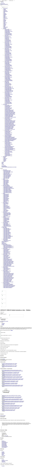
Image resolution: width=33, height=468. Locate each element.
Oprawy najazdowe (6, 210)
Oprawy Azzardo (6, 29)
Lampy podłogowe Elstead (8, 44)
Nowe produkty (4, 441)
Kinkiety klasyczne (6, 194)
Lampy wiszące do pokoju (8, 130)
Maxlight (5, 20)
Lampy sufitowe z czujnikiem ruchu (8, 236)
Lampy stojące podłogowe (6, 185)
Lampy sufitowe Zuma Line (8, 70)
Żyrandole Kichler (7, 74)
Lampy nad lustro (6, 223)
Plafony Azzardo (7, 30)
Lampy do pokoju (4, 248)
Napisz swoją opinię (2, 415)
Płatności (5, 159)
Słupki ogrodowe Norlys (8, 84)
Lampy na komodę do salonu (9, 116)
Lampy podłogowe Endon (8, 50)
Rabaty (4, 157)
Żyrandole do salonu (7, 106)
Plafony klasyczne (6, 179)
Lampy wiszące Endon (8, 49)
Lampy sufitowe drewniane (7, 235)
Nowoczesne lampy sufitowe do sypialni (9, 277)
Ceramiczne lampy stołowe (7, 214)
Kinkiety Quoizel (7, 100)
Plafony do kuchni (7, 153)
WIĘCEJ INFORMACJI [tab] (5, 339)
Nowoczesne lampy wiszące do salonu (8, 261)
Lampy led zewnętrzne (8, 145)
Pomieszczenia (4, 104)
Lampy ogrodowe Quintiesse (9, 80)
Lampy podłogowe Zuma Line (9, 68)
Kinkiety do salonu (7, 109)
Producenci (4, 28)
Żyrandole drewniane (6, 219)
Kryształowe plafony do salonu (9, 115)
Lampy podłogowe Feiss (8, 37)
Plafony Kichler (7, 72)
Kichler (4, 17)
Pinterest (3, 324)
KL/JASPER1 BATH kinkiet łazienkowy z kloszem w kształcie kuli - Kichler (12, 377)
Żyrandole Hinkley (7, 64)
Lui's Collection (6, 18)
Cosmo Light (5, 10)
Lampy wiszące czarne (6, 177)
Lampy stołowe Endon (8, 53)
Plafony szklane (6, 183)
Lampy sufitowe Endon (8, 52)
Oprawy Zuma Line (7, 66)
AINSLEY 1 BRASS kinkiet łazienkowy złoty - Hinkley (9, 364)
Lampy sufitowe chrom (6, 230)
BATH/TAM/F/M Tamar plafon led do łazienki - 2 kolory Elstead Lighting (11, 397)
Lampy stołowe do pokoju (7, 253)
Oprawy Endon (6, 48)
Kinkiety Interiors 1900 (8, 89)
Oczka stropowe (6, 239)
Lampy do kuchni (6, 152)
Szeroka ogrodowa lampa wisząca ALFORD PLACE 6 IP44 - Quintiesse (11, 395)
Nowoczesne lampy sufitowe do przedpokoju (11, 138)
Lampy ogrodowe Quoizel (8, 103)
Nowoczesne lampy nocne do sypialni (10, 129)
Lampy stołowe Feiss (8, 40)
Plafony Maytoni (7, 56)
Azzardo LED (5, 158)
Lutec (4, 19)
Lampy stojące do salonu (8, 108)
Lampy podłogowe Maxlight (8, 94)
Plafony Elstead (7, 43)
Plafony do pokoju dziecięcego (9, 149)
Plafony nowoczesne (6, 180)
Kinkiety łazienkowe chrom (7, 225)
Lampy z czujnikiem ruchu (7, 207)
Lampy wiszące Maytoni (8, 55)
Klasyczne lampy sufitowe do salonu (9, 113)
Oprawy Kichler (6, 71)
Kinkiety (3, 193)
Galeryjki (3, 242)
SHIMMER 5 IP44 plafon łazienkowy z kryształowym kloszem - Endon (11, 375)
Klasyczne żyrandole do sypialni (9, 123)
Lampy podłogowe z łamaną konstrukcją (9, 188)
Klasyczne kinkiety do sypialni (9, 127)
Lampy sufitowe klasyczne (7, 237)
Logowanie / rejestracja (5, 460)
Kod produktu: (2, 359)
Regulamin (3, 453)
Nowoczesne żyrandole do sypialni (9, 122)
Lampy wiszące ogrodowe (7, 208)
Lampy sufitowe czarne (6, 229)
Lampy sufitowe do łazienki (7, 233)
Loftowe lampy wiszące (7, 173)
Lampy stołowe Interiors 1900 (9, 91)
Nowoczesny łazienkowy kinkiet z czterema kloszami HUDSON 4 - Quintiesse (12, 399)
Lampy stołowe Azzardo (8, 34)
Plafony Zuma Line (7, 67)
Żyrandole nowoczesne (6, 217)
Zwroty (4, 161)
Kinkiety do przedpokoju (8, 136)
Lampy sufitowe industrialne (7, 232)
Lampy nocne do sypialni (7, 272)
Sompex (5, 25)
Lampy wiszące (4, 169)
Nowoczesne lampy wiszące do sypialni (10, 120)
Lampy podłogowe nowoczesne (8, 192)
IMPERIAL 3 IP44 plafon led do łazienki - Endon (8, 410)
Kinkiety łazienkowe (6, 195)
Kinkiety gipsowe (6, 199)
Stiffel (4, 26)
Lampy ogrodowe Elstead (8, 47)
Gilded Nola (5, 14)
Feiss (4, 12)
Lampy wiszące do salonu (8, 105)
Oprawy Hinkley (6, 61)
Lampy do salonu (4, 444)
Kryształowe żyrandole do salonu (9, 111)
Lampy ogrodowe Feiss (8, 41)
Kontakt (5, 160)
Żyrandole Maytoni (7, 58)
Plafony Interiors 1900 (8, 87)
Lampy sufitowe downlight (7, 238)
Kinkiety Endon (7, 51)
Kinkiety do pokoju (7, 133)
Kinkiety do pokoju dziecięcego (9, 147)
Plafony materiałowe (6, 182)
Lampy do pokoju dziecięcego (6, 244)
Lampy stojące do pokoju (8, 134)
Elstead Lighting (6, 11)
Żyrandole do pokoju (8, 131)
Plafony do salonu (6, 256)
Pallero (4, 23)
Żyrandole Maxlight (7, 95)
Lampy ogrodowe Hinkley (8, 65)
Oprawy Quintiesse (7, 76)
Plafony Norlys (7, 85)
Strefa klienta (4, 156)
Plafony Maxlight (7, 93)
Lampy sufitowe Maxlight (8, 96)
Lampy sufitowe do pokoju (8, 132)
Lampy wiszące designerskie (7, 175)
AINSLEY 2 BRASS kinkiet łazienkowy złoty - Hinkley (9, 366)
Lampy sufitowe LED (6, 228)
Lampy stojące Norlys (8, 83)
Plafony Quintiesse (7, 77)
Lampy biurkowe (6, 215)
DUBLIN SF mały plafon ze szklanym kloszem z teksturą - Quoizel (10, 408)
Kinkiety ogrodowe (6, 203)
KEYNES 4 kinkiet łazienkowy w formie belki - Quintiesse (9, 383)
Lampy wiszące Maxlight (8, 92)
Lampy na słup (5, 209)
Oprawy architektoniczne (5, 241)
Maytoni (5, 21)
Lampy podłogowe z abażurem (7, 190)
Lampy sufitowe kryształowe (7, 234)
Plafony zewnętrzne (7, 143)
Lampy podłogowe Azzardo (8, 31)
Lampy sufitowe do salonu (8, 107)
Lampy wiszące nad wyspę (8, 155)
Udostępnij (3, 323)
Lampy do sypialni (7, 117)
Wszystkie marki (4, 8)
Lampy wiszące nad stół (7, 172)
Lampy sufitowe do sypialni (8, 118)
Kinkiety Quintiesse (7, 78)
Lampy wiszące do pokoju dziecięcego (10, 148)
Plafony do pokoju (6, 250)
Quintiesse (5, 24)
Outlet (3, 162)
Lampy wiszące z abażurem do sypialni (9, 274)
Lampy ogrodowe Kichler (8, 75)
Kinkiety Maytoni (7, 57)
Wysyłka (3, 451)
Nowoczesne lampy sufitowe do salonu (10, 112)
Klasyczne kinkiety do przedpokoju (9, 137)
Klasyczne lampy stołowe (7, 212)
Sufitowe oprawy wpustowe (7, 240)
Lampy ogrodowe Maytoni (8, 60)
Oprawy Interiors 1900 (7, 86)
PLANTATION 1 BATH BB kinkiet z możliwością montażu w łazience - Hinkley (12, 379)
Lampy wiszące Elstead (8, 42)
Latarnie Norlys (7, 82)
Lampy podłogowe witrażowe (7, 189)
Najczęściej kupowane (5, 442)
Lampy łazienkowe (5, 222)
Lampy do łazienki (7, 150)
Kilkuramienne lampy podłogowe (8, 187)
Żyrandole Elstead (7, 45)
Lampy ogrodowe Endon (8, 54)
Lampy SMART (4, 243)
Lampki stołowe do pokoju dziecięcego (9, 247)
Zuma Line (5, 27)
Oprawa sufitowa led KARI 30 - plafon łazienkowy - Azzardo (10, 381)
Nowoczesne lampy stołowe (7, 213)
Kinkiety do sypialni (7, 119)
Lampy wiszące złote (6, 178)
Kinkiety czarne (6, 197)
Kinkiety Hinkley (7, 63)
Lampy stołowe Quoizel (8, 102)
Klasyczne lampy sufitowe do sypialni (10, 125)
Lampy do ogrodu (6, 141)
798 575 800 (6, 435)
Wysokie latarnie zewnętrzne (8, 144)
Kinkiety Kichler (7, 73)
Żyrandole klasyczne (6, 218)
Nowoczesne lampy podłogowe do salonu (9, 266)
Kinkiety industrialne (6, 200)
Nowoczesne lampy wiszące (7, 170)
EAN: (1, 360)
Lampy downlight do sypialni (9, 128)
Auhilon (5, 9)
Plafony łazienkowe (6, 224)
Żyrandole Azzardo (7, 32)
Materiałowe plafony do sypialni (9, 126)
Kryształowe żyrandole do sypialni (9, 124)
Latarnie (5, 204)
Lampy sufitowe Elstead (8, 46)
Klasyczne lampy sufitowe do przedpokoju (10, 139)
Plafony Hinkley (7, 62)
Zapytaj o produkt (4, 321)
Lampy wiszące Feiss (8, 36)
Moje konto (3, 461)
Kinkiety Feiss (7, 38)
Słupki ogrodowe (6, 205)
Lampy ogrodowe (4, 202)
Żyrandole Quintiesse (8, 79)
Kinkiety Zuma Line (7, 69)
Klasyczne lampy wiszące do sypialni (10, 121)
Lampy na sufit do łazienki (8, 151)
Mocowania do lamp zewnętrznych (9, 146)
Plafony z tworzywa (6, 184)
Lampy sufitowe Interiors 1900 (9, 90)
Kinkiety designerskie (6, 198)
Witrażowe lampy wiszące (7, 174)
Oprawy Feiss (6, 35)
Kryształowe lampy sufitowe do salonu (10, 114)
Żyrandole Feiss (7, 39)
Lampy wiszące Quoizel (8, 98)
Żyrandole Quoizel (7, 101)
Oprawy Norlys (6, 81)
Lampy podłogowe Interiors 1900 (9, 88)
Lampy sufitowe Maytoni (8, 59)
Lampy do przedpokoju (7, 135)
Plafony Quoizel (7, 99)
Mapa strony (3, 455)
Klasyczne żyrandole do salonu (9, 110)
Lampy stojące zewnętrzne (8, 142)
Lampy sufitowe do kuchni (8, 154)
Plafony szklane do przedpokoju (9, 140)
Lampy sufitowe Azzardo (8, 33)
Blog (2, 163)
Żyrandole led (5, 220)
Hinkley (5, 16)
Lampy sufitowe (4, 227)
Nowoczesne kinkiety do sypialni (8, 279)
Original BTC (5, 22)
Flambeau (5, 13)
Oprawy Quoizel (6, 97)
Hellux (4, 15)
